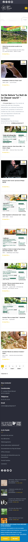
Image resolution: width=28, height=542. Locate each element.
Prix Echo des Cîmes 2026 (15, 508)
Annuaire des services (7, 435)
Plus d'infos (23, 534)
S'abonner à (4, 373)
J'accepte (5, 538)
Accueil (25, 19)
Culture (10, 502)
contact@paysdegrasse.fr (8, 406)
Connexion (4, 464)
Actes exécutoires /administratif (10, 445)
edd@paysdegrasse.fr (17, 123)
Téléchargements (6, 442)
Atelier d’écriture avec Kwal (15, 518)
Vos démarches (5, 438)
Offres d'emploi (5, 452)
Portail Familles (5, 460)
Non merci (15, 538)
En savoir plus (5, 54)
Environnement (11, 482)
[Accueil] (6, 8)
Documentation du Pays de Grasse (11, 448)
